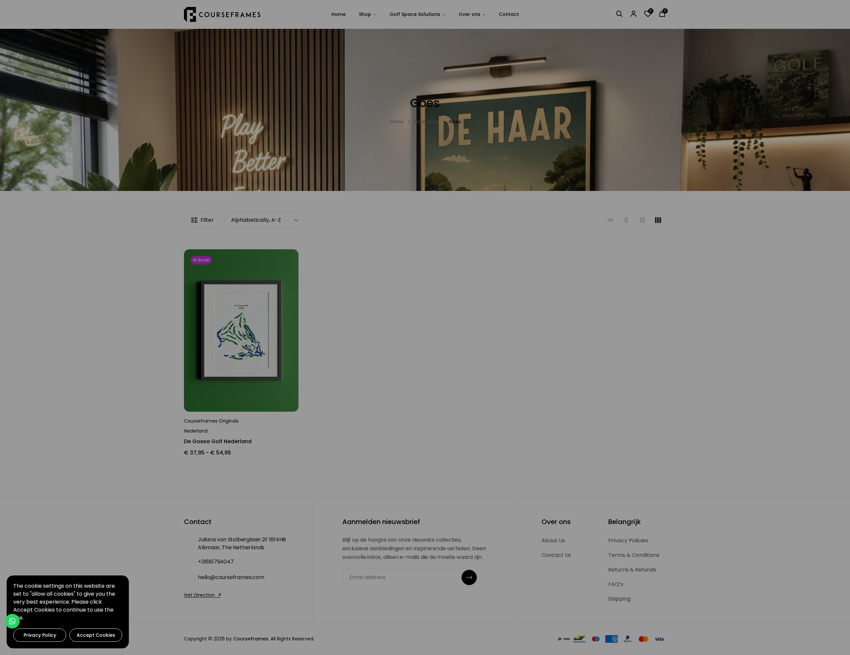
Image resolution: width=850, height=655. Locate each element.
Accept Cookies (96, 635)
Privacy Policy (40, 635)
